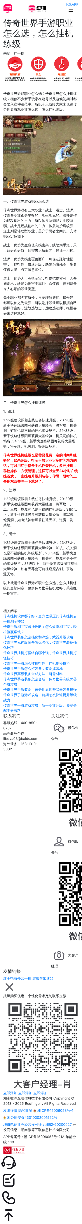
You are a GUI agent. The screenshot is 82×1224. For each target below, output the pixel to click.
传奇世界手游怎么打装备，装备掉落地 (33, 668)
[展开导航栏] (71, 11)
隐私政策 (25, 1110)
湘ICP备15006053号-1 (54, 1110)
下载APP (72, 4)
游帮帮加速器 (42, 978)
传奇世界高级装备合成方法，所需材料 (33, 674)
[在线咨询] (41, 1162)
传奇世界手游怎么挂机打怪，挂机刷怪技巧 (36, 663)
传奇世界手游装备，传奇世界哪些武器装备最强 (40, 689)
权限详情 (10, 1110)
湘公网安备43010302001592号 (31, 1117)
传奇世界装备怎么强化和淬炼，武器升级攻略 (38, 637)
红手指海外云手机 (17, 978)
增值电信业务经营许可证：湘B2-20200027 (37, 1124)
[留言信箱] (41, 1180)
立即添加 (10, 1093)
